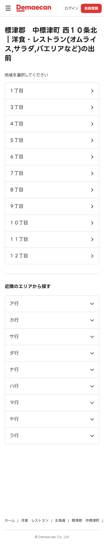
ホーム (10, 520)
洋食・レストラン (35, 520)
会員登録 (91, 8)
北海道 (60, 520)
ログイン (71, 8)
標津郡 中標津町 (85, 520)
